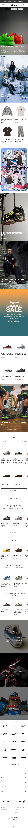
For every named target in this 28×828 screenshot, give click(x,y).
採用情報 (16, 812)
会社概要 (16, 809)
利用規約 (3, 807)
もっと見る (13, 490)
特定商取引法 (4, 809)
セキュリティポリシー (19, 807)
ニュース (3, 796)
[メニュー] (3, 5)
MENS (7, 9)
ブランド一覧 (12, 764)
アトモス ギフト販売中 (14, 1)
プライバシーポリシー (6, 812)
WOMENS (14, 9)
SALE (20, 9)
